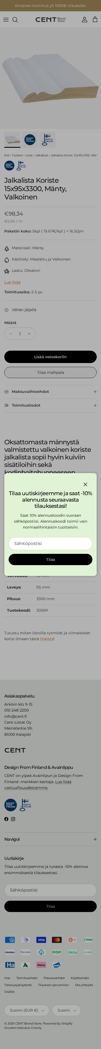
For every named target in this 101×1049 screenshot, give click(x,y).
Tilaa (50, 559)
